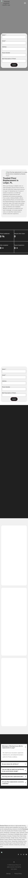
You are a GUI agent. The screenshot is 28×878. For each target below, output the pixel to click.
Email (4, 40)
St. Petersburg (24, 829)
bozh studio (14, 869)
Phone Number (6, 52)
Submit (14, 64)
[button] (25, 3)
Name (4, 35)
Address (4, 46)
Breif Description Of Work (9, 58)
